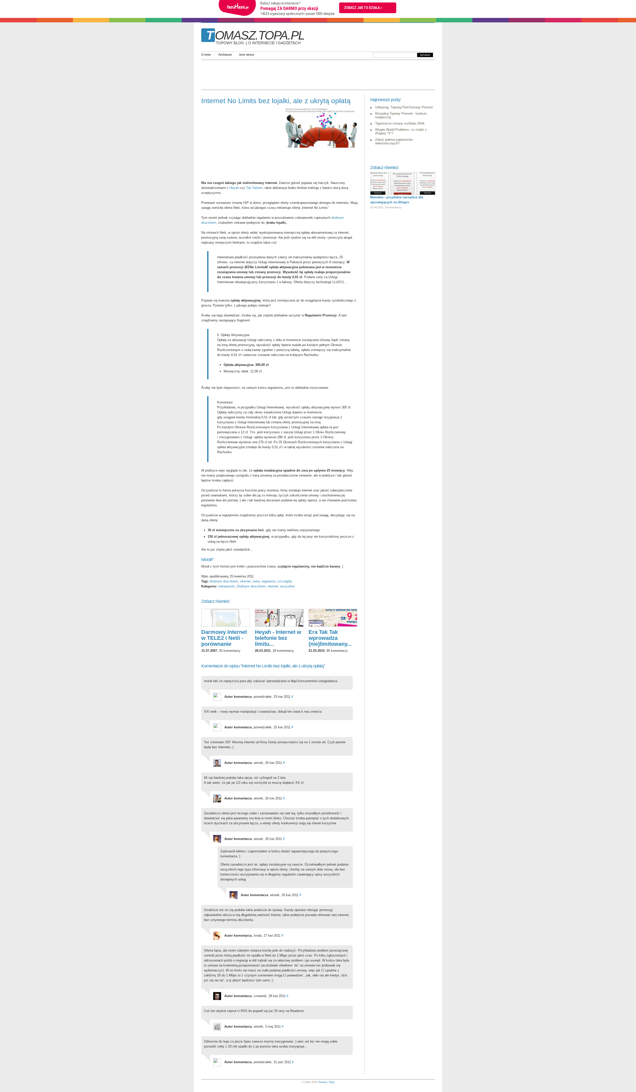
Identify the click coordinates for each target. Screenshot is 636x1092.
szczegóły (285, 581)
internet (245, 581)
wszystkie (287, 586)
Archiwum (225, 54)
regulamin (269, 581)
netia (256, 581)
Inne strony (246, 54)
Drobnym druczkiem (251, 586)
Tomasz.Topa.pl (255, 37)
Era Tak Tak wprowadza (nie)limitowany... (330, 638)
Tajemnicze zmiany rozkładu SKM (399, 123)
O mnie (206, 54)
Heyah (234, 188)
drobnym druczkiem (224, 581)
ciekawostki (226, 586)
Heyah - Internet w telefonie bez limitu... (278, 638)
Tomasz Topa (326, 1082)
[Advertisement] (291, 73)
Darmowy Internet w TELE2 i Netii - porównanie (224, 638)
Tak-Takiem (254, 188)
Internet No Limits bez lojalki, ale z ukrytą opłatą (276, 101)
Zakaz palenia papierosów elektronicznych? (393, 141)
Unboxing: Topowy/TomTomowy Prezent (404, 107)
